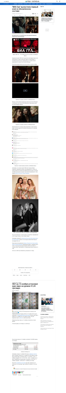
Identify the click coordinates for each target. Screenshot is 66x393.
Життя (33, 3)
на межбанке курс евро (20, 362)
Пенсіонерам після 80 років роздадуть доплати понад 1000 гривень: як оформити (47, 325)
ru (7, 1)
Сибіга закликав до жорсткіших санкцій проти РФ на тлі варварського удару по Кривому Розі (46, 321)
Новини (15, 3)
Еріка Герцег (25, 275)
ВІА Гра (14, 275)
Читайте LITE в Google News (25, 272)
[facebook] (14, 15)
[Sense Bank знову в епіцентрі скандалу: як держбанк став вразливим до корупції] (47, 301)
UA (33, 13)
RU (37, 13)
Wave (40, 3)
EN (35, 13)
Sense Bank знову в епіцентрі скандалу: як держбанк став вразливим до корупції (47, 310)
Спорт (37, 3)
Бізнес (30, 3)
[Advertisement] (25, 331)
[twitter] (20, 15)
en (6, 1)
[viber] (30, 15)
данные (20, 317)
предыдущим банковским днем (23, 315)
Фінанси (20, 282)
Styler (43, 3)
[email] (35, 15)
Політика (26, 3)
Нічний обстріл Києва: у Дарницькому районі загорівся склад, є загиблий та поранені (46, 317)
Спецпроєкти (49, 3)
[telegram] (25, 15)
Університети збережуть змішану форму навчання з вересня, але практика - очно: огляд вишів (47, 19)
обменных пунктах (33, 353)
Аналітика (20, 3)
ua (4, 1)
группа (21, 275)
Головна (13, 282)
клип (29, 275)
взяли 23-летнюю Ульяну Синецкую (22, 173)
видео (17, 275)
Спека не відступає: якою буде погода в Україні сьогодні (47, 329)
